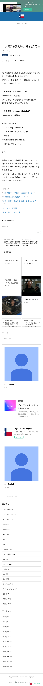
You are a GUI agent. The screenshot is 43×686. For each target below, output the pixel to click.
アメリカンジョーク (10, 589)
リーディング (8, 584)
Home (18, 24)
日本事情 (7, 549)
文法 (5, 574)
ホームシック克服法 (11, 208)
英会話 (7, 599)
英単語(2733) (5, 226)
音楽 (5, 544)
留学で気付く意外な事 (11, 212)
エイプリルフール (9, 514)
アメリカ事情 (9, 554)
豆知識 (6, 529)
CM (5, 539)
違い (6, 579)
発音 (6, 594)
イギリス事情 (8, 509)
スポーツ (7, 564)
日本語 (6, 524)
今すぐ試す (28, 9)
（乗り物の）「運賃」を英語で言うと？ (19, 192)
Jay (5, 559)
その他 (6, 569)
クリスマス (8, 519)
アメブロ (24, 24)
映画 (6, 534)
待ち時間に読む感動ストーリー (15, 197)
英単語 (5, 55)
